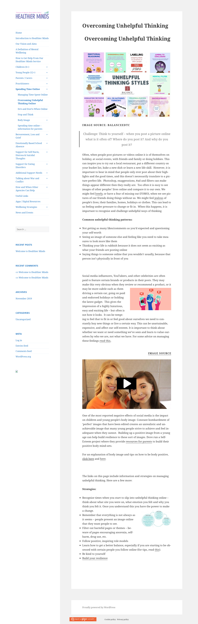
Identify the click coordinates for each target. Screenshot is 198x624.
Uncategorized (23, 319)
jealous (158, 198)
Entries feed (22, 345)
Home (19, 32)
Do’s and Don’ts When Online (33, 108)
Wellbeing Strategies (26, 207)
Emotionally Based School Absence (29, 145)
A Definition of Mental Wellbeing (27, 51)
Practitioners (22, 83)
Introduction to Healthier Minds (32, 38)
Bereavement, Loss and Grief (27, 136)
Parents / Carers (24, 78)
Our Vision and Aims (26, 43)
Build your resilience (95, 558)
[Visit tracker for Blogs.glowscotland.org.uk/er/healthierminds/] (17, 371)
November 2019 (24, 298)
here (103, 459)
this (157, 549)
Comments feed (24, 351)
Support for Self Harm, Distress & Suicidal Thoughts (27, 155)
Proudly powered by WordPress (98, 607)
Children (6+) (22, 66)
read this (105, 340)
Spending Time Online (28, 89)
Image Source (159, 353)
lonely (99, 193)
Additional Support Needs (29, 172)
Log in (19, 340)
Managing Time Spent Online (33, 94)
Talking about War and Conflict (27, 180)
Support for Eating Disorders (25, 166)
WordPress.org (23, 356)
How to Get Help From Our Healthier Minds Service (29, 60)
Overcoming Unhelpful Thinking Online (30, 102)
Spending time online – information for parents (30, 127)
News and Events (24, 212)
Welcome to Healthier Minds (30, 251)
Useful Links (22, 195)
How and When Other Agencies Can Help (27, 189)
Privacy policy (123, 619)
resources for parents (139, 441)
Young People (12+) (25, 72)
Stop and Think (25, 114)
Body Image (24, 120)
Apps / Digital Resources (28, 201)
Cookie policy (110, 619)
